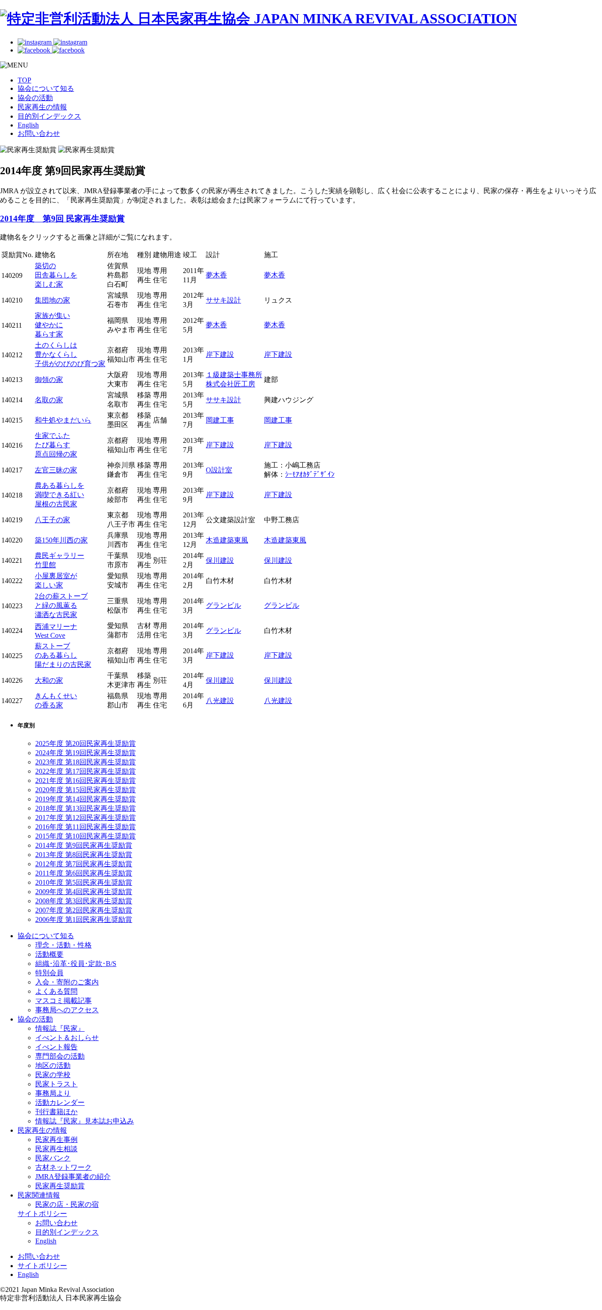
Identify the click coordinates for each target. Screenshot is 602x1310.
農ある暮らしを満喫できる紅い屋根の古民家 (59, 495)
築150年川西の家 (61, 540)
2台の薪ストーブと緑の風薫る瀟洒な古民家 (61, 605)
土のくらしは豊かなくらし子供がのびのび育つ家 (70, 354)
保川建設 (220, 560)
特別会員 (49, 973)
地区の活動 (53, 1065)
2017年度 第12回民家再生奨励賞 (85, 817)
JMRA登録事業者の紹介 (73, 1176)
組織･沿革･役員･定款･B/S (75, 963)
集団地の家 (52, 300)
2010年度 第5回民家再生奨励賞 (83, 882)
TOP (24, 80)
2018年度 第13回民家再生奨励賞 (85, 808)
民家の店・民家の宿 (67, 1204)
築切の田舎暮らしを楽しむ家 (56, 275)
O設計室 (219, 470)
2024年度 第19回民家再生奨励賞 (85, 752)
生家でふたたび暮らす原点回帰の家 (56, 445)
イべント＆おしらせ (67, 1037)
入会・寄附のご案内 (67, 982)
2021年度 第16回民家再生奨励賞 (85, 780)
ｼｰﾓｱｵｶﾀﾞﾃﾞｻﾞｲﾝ (309, 474)
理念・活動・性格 (63, 945)
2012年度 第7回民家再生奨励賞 (83, 864)
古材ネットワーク (63, 1167)
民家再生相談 (56, 1149)
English (28, 125)
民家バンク (53, 1158)
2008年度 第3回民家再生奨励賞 (83, 901)
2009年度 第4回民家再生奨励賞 (83, 891)
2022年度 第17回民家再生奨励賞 (85, 771)
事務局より (53, 1093)
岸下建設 (220, 354)
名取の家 (49, 400)
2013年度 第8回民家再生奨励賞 (83, 854)
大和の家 (49, 680)
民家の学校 (53, 1074)
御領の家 (49, 379)
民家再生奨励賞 (60, 1186)
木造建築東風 (227, 540)
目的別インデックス (49, 116)
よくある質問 (56, 991)
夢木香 (216, 275)
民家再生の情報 (42, 107)
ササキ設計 (223, 300)
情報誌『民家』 (60, 1028)
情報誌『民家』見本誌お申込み (84, 1121)
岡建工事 (220, 420)
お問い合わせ (39, 133)
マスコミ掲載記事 (63, 1000)
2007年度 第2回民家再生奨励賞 (83, 910)
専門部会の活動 (60, 1056)
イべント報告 (56, 1047)
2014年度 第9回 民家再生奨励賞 (62, 218)
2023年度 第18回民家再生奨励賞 (85, 762)
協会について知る (46, 88)
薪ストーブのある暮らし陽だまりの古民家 (63, 655)
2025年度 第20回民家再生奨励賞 (85, 743)
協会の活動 (35, 97)
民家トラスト (56, 1084)
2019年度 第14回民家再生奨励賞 (85, 799)
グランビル (223, 605)
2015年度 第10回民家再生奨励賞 (85, 836)
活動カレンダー (60, 1102)
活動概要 (49, 954)
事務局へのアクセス (67, 1010)
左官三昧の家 (56, 470)
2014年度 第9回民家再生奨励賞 (83, 845)
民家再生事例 (56, 1139)
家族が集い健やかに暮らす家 (52, 325)
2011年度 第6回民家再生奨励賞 (83, 873)
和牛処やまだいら (63, 420)
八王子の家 (52, 520)
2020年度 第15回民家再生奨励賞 (85, 789)
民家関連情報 (39, 1195)
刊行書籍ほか (56, 1111)
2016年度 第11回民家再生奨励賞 (85, 827)
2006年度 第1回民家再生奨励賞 (83, 919)
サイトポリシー (42, 1213)
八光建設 (220, 700)
